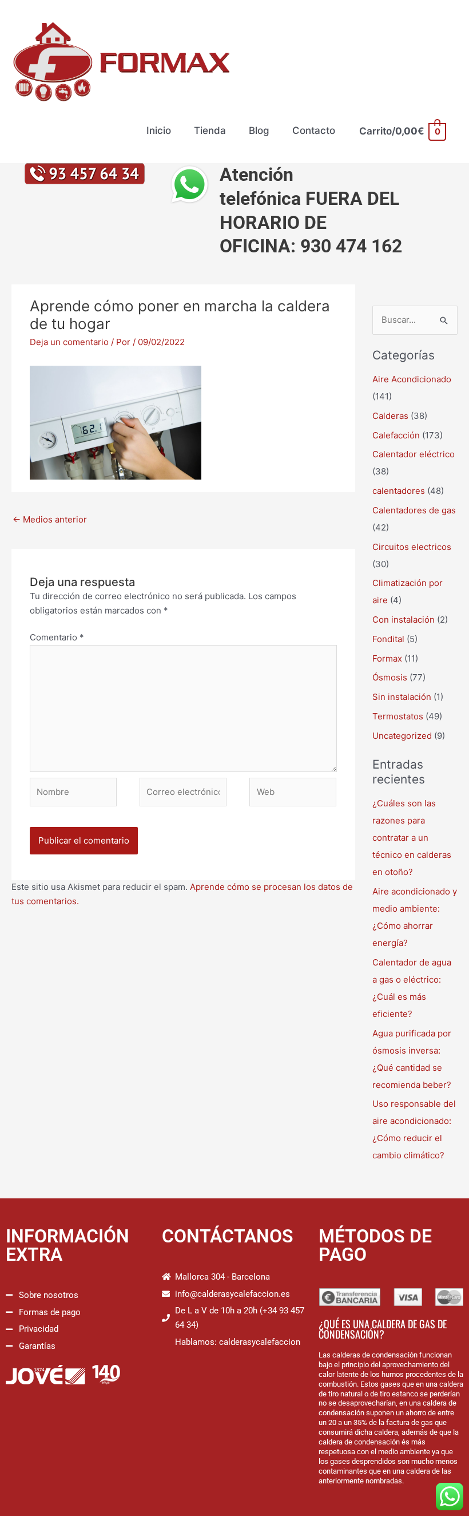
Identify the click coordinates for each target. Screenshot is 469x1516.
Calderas (390, 415)
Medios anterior (50, 519)
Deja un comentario (69, 342)
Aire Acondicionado (411, 379)
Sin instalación (401, 696)
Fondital (388, 639)
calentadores (398, 490)
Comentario (57, 637)
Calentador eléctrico (413, 454)
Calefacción (396, 435)
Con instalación (403, 619)
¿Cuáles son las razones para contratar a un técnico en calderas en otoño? (411, 837)
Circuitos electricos (411, 546)
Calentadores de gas (414, 510)
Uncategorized (402, 735)
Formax (387, 658)
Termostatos (397, 716)
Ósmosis (389, 677)
